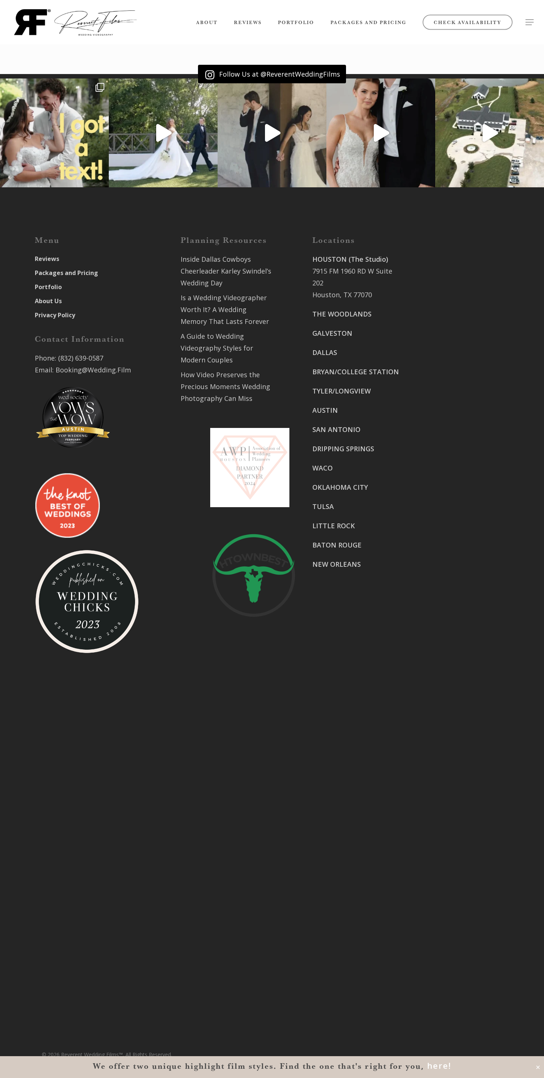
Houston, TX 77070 (342, 294)
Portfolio (48, 287)
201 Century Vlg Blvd (447, 544)
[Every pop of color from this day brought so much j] (489, 132)
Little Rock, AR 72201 (345, 978)
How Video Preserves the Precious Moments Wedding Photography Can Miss (225, 386)
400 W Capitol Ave (340, 955)
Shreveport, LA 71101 (448, 513)
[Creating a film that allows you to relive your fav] (272, 132)
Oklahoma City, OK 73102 (352, 881)
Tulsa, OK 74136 (337, 924)
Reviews (47, 259)
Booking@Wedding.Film (93, 369)
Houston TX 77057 (341, 630)
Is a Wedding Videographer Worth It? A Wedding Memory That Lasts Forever (225, 309)
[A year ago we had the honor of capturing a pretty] (380, 132)
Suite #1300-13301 (341, 869)
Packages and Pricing (66, 273)
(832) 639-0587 (80, 358)
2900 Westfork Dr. (443, 435)
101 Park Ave (332, 857)
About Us (48, 301)
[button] (529, 22)
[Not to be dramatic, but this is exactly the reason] (163, 132)
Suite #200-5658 (440, 556)
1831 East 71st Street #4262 (357, 912)
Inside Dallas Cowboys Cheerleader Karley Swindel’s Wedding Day (226, 271)
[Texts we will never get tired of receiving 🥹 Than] (54, 132)
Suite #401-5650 (440, 447)
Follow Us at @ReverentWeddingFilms (278, 74)
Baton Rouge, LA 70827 (450, 459)
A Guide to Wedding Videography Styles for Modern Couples (217, 348)
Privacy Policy (55, 315)
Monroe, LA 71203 (442, 568)
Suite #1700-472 (337, 966)
